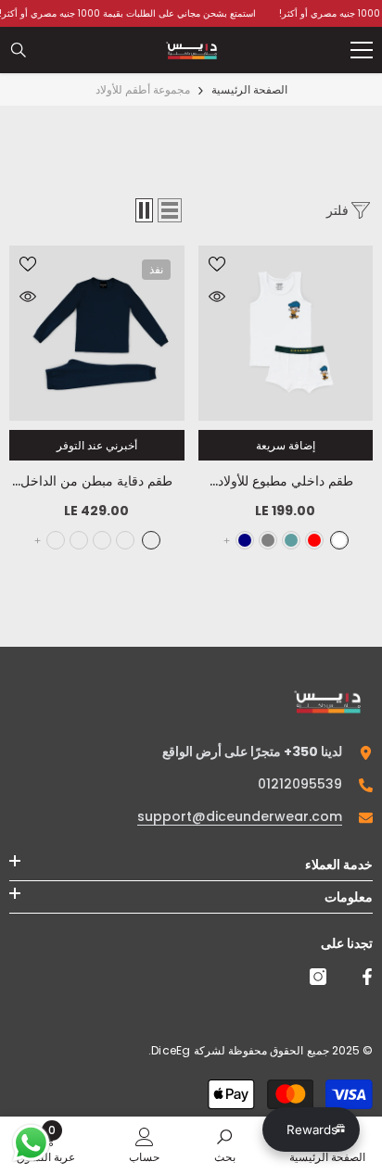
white (339, 540)
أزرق (102, 540)
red (314, 540)
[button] (170, 210)
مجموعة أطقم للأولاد (143, 89)
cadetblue (291, 540)
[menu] (361, 50)
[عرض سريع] (217, 296)
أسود (125, 540)
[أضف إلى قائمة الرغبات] (217, 264)
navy (245, 540)
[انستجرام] (318, 976)
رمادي (55, 540)
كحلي (151, 540)
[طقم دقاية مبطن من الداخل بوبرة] (97, 333)
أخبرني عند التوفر (97, 445)
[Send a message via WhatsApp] (31, 1143)
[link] (224, 1144)
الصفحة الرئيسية (249, 89)
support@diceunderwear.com (239, 816)
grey (268, 540)
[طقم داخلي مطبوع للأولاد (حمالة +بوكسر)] (286, 333)
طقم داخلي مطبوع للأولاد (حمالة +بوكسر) (285, 482)
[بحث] (18, 50)
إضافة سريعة (285, 445)
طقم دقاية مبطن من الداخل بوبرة (96, 482)
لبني (79, 540)
